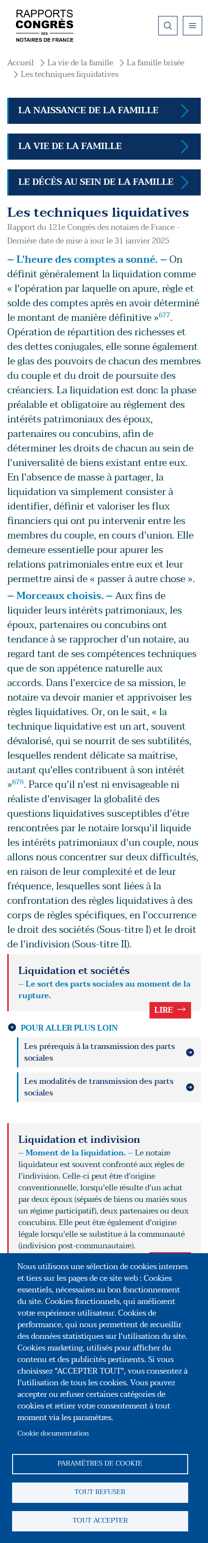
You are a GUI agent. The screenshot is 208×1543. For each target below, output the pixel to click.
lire (163, 1010)
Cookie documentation (53, 1433)
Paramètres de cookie (100, 1463)
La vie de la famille (80, 63)
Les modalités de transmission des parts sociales (99, 1087)
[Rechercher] (168, 25)
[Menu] (192, 25)
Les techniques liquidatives (70, 74)
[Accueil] (44, 25)
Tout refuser (99, 1492)
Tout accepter (100, 1520)
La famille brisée (155, 63)
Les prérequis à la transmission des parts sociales (99, 1052)
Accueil (20, 63)
